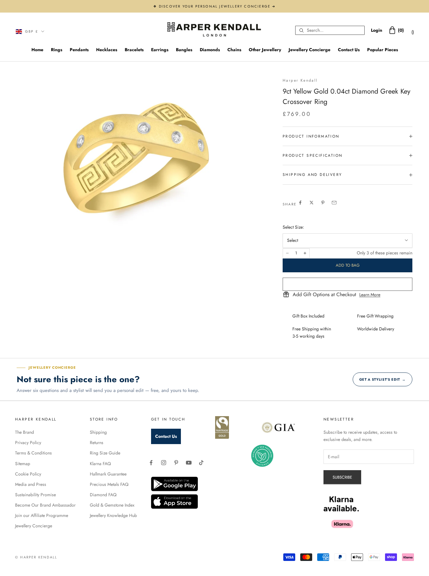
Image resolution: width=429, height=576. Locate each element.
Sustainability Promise (35, 495)
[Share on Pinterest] (322, 202)
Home (37, 49)
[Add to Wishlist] (347, 284)
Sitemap (22, 463)
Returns (96, 442)
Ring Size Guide (105, 453)
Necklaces (106, 49)
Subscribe (342, 477)
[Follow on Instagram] (163, 462)
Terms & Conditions (33, 453)
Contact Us (349, 49)
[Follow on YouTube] (189, 462)
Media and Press (30, 484)
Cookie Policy (28, 474)
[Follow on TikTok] (201, 462)
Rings (56, 49)
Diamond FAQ (103, 495)
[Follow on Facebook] (151, 462)
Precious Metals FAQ (109, 484)
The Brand (24, 432)
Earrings (159, 49)
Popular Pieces (382, 49)
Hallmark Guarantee (108, 474)
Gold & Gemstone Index (112, 505)
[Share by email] (334, 202)
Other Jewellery (265, 49)
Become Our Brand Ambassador (45, 505)
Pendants (79, 49)
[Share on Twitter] (311, 202)
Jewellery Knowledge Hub (113, 515)
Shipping (98, 432)
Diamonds (210, 49)
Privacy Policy (28, 442)
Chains (234, 49)
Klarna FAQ (100, 463)
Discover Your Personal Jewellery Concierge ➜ (217, 6)
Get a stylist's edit (382, 379)
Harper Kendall (300, 80)
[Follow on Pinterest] (176, 462)
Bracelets (134, 49)
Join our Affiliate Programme (41, 515)
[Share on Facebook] (300, 202)
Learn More (369, 294)
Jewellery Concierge (309, 49)
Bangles (184, 49)
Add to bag (348, 265)
